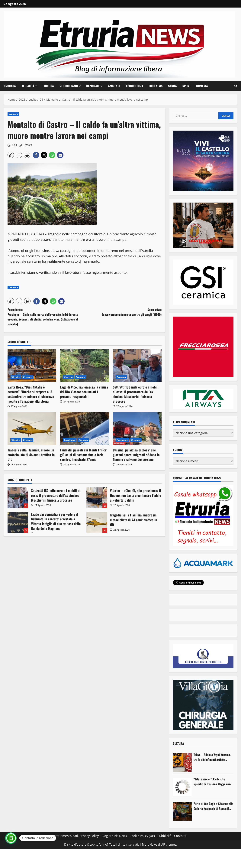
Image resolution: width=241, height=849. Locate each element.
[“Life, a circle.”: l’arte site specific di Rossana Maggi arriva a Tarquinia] (182, 787)
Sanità (172, 86)
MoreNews (149, 844)
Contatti (180, 836)
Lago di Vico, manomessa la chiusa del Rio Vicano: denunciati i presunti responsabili (84, 392)
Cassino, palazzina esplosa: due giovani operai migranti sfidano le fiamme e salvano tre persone (136, 454)
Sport (186, 86)
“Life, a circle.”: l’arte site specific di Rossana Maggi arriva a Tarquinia (213, 781)
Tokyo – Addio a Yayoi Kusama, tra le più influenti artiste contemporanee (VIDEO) (212, 757)
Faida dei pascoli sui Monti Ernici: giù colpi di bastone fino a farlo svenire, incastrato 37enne (83, 454)
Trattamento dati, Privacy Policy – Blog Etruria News (90, 836)
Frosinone (69, 440)
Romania (202, 86)
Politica (48, 86)
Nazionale (93, 86)
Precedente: (43, 316)
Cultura (178, 743)
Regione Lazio (68, 86)
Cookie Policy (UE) (142, 836)
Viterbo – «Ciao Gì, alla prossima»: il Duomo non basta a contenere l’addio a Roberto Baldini (96, 497)
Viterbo (15, 377)
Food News (155, 86)
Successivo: (131, 312)
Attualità (27, 86)
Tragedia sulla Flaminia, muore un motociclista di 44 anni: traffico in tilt (31, 454)
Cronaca (10, 86)
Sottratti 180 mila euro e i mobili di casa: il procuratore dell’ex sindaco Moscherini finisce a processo (136, 394)
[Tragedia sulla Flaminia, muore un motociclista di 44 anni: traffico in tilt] (32, 428)
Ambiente (114, 86)
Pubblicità (164, 836)
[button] (235, 86)
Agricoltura (134, 86)
